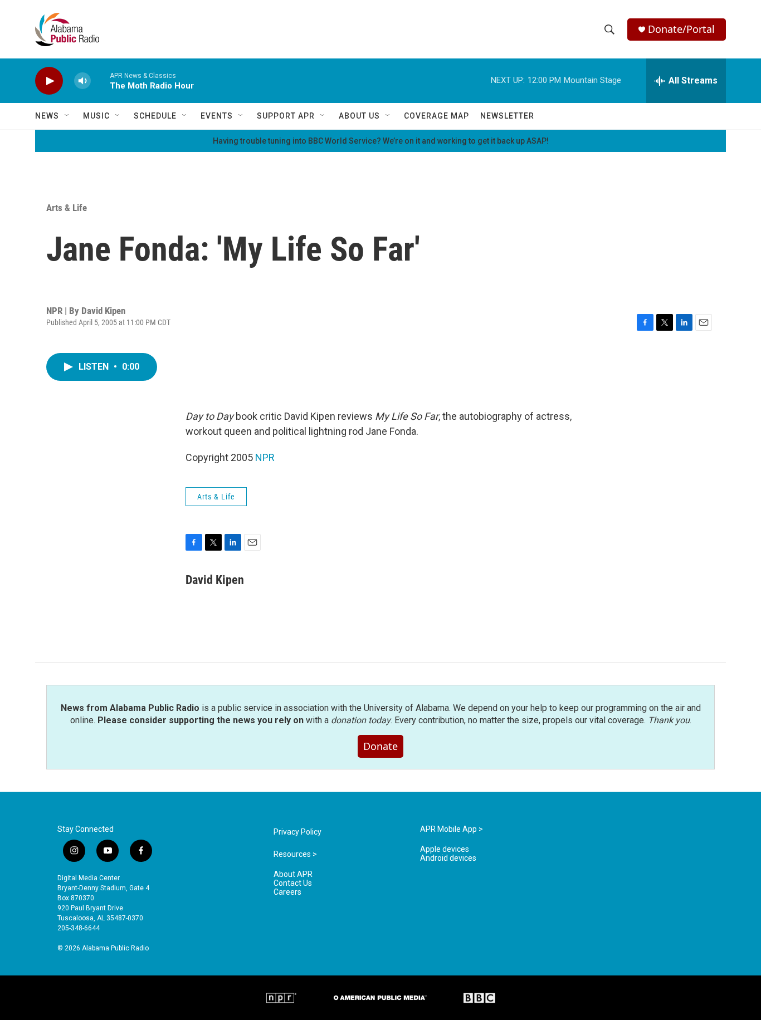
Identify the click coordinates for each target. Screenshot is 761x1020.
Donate (380, 746)
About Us (359, 115)
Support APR (286, 115)
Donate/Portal (681, 29)
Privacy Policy (297, 832)
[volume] (82, 81)
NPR (265, 457)
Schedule (155, 115)
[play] (49, 81)
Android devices (448, 858)
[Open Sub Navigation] (67, 115)
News (47, 115)
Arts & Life (66, 207)
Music (96, 115)
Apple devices (444, 849)
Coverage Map (436, 115)
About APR (293, 874)
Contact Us (293, 883)
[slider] (100, 80)
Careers (287, 892)
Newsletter (507, 115)
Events (217, 115)
